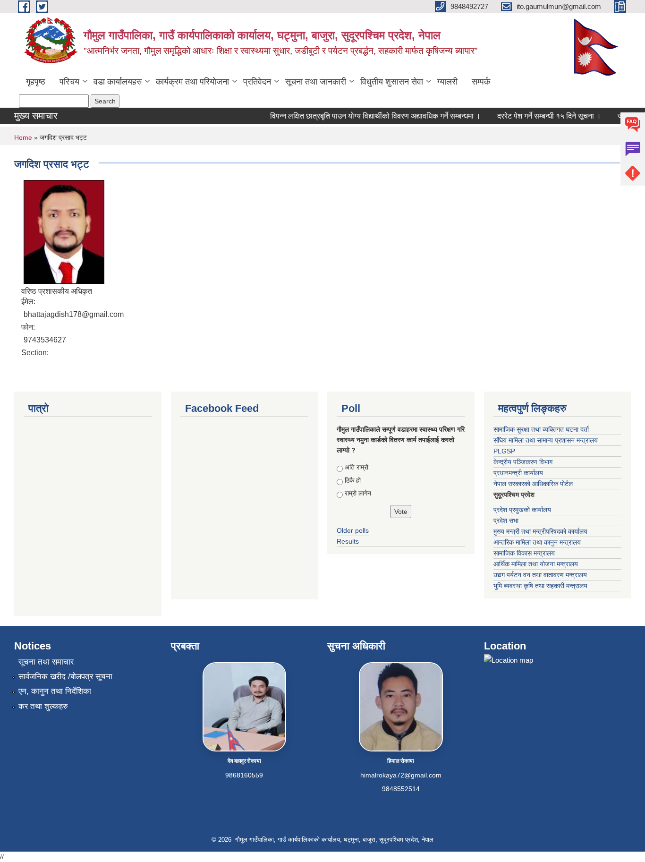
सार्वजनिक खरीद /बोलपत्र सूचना (65, 676)
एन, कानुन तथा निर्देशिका (54, 691)
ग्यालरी (447, 81)
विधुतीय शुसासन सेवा (391, 81)
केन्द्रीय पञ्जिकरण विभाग (522, 462)
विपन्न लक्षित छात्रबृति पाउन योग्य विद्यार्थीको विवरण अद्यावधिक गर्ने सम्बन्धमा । (368, 116)
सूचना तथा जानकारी (315, 81)
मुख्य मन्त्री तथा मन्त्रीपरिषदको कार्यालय (540, 531)
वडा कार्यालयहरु (117, 81)
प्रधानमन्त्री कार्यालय (518, 473)
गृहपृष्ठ (35, 81)
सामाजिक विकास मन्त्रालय (524, 553)
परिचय (69, 81)
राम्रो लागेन (358, 493)
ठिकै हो (353, 480)
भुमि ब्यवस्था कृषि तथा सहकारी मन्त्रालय (540, 585)
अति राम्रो (356, 467)
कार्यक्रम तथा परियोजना (192, 81)
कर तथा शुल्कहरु (43, 706)
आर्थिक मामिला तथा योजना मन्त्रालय (535, 564)
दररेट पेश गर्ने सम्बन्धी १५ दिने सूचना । (542, 116)
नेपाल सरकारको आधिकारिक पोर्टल (533, 483)
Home (23, 137)
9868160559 (244, 775)
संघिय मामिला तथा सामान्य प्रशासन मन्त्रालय (545, 440)
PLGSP (504, 451)
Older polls (353, 530)
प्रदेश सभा (505, 520)
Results (348, 541)
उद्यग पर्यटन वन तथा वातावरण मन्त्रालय (540, 575)
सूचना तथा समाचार (46, 661)
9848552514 (401, 789)
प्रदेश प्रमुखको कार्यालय (522, 509)
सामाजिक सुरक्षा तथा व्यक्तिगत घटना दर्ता (541, 429)
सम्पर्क (481, 81)
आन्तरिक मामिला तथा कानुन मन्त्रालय (537, 542)
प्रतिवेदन (257, 81)
